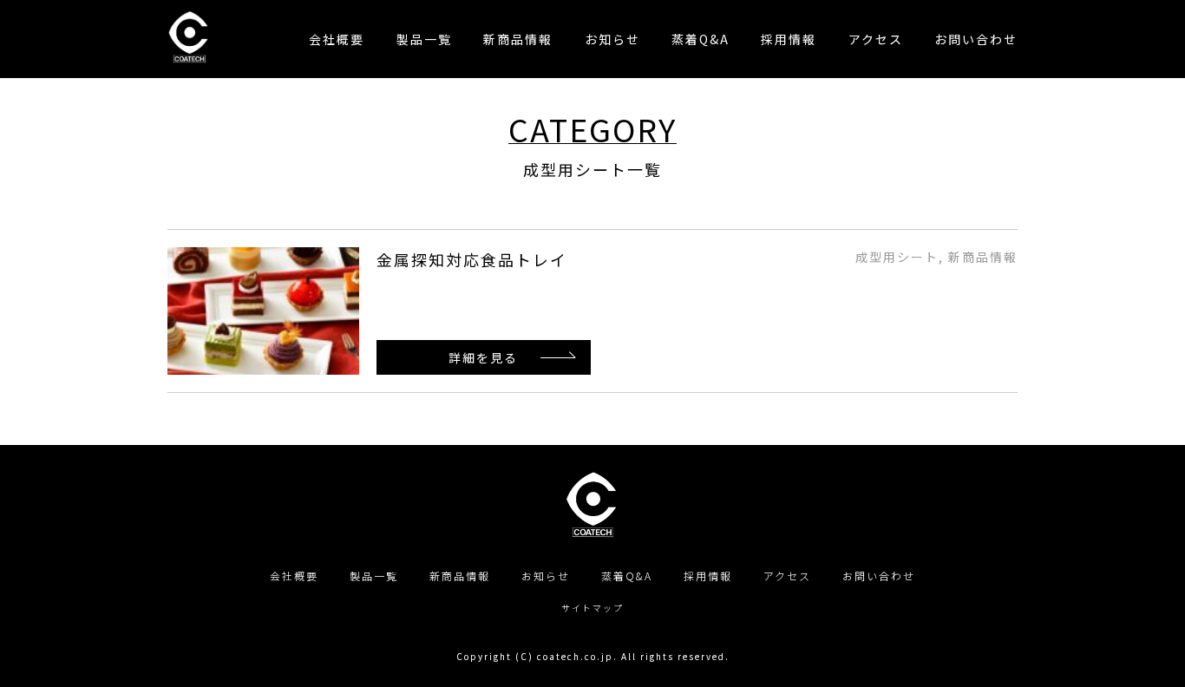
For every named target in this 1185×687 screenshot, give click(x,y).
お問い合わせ (878, 575)
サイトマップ (592, 607)
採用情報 (708, 575)
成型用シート (897, 256)
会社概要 (294, 575)
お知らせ (545, 575)
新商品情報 (983, 256)
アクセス (787, 575)
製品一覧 (374, 575)
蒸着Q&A (626, 575)
